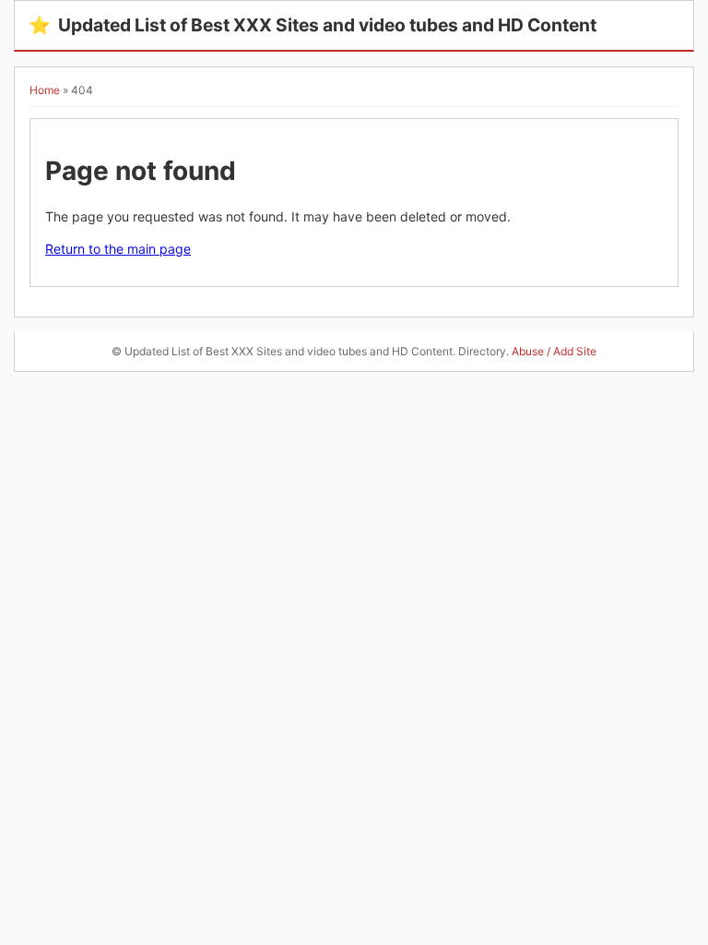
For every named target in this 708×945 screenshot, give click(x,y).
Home (45, 90)
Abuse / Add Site (554, 351)
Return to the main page (118, 249)
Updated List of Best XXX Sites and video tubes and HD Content (312, 25)
